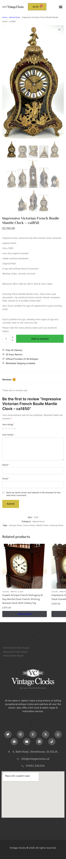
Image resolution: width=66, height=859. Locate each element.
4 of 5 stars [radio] (12, 428)
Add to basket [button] (24, 614)
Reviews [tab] (8, 379)
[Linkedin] (39, 741)
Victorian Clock (56, 525)
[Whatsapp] (58, 734)
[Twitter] (8, 734)
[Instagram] (20, 734)
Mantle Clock (42, 525)
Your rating (8, 424)
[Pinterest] (14, 741)
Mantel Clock (14, 17)
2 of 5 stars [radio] (6, 428)
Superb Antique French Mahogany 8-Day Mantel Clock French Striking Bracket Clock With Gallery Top (22, 599)
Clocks (5, 592)
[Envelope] (26, 741)
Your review (8, 434)
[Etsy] (33, 734)
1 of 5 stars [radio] (3, 428)
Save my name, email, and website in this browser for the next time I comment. (33, 494)
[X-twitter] (45, 734)
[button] (60, 6)
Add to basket (40, 338)
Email (5, 478)
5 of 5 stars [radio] (15, 428)
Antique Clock (15, 525)
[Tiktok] (51, 741)
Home (4, 17)
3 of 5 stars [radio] (9, 428)
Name (6, 465)
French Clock (29, 525)
